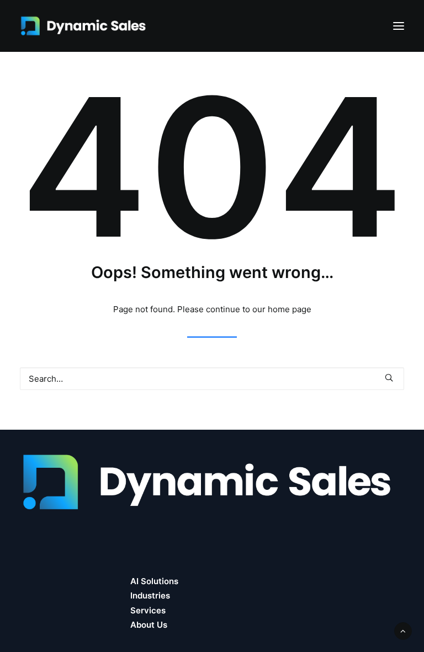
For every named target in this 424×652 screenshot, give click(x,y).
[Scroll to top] (403, 630)
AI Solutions (154, 581)
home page (289, 309)
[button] (398, 26)
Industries (150, 595)
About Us (148, 624)
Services (148, 610)
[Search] (212, 378)
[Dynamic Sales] (85, 26)
